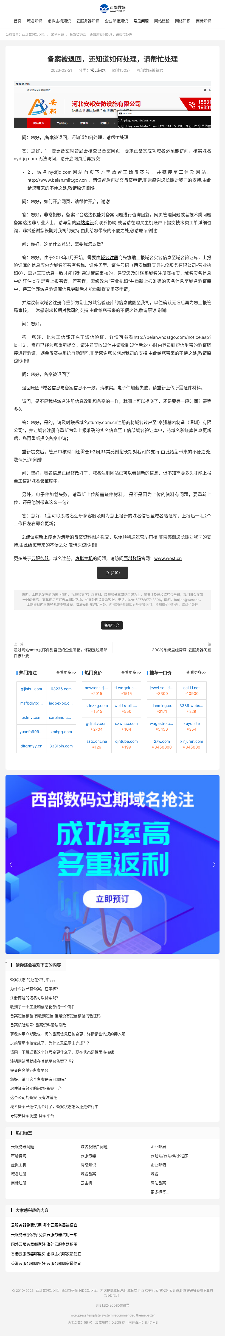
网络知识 (182, 20)
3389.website (191, 705)
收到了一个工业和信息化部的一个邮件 (42, 1006)
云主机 (86, 1182)
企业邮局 (158, 1146)
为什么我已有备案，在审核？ (35, 988)
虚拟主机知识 (59, 20)
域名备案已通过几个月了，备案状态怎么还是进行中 (54, 1106)
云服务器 (40, 558)
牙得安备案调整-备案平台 (32, 1115)
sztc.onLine (96, 741)
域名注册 (110, 257)
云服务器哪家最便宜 (64, 1263)
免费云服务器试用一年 (58, 1234)
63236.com (61, 688)
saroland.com (61, 717)
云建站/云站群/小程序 (169, 1155)
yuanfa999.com (31, 731)
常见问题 (141, 20)
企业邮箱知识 (116, 20)
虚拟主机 (84, 558)
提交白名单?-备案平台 (29, 1070)
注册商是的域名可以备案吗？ (35, 997)
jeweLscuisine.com (162, 687)
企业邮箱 (158, 1164)
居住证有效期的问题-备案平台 (36, 1088)
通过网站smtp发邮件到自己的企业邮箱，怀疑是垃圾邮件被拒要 (60, 652)
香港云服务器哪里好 (28, 1263)
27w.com (162, 741)
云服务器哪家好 (24, 1234)
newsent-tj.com (97, 687)
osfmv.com (31, 717)
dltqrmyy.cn (31, 746)
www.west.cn (168, 558)
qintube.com (126, 741)
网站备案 (158, 1182)
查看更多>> (66, 672)
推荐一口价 (160, 672)
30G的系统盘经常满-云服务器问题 (181, 649)
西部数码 (132, 558)
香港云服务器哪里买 (28, 1253)
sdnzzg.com (97, 705)
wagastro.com (162, 723)
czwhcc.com (126, 723)
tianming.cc (161, 705)
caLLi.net (191, 687)
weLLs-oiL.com (126, 705)
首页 (17, 20)
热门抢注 (28, 672)
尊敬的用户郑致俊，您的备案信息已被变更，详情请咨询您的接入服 (67, 1034)
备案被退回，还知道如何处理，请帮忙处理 (112, 59)
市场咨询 (18, 1155)
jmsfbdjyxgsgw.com (31, 703)
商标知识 (203, 20)
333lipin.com (61, 746)
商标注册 (18, 1182)
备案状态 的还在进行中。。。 (33, 979)
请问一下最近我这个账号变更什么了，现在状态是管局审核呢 (62, 1052)
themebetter (145, 1315)
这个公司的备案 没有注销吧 (33, 1097)
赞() (112, 572)
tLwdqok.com (126, 687)
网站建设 (162, 20)
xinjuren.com (191, 741)
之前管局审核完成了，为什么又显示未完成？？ (50, 1043)
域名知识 (34, 20)
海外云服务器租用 (62, 1244)
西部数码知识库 (112, 8)
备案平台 (112, 625)
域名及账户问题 (94, 1146)
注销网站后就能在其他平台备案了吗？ (42, 1061)
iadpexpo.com (61, 703)
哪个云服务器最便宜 (60, 1225)
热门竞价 (93, 672)
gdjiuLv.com (97, 723)
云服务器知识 (87, 20)
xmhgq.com (61, 731)
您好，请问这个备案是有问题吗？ (39, 1079)
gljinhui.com (31, 688)
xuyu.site (192, 723)
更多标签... (160, 1192)
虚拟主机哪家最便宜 (64, 1253)
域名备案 (88, 1173)
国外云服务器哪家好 (28, 1244)
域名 (154, 1173)
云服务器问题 (22, 1146)
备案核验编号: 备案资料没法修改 (38, 1024)
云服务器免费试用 (26, 1225)
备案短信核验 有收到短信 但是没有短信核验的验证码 (55, 1015)
